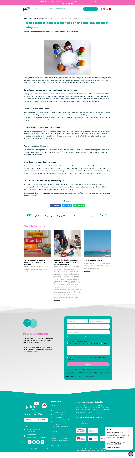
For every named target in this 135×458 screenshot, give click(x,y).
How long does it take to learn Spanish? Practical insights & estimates (35, 262)
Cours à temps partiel (57, 417)
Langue (26, 426)
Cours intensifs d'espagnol (76, 337)
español (56, 32)
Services (66, 9)
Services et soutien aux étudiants (60, 438)
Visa (51, 9)
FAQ (52, 443)
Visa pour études (95, 343)
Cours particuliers (56, 424)
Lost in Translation (39, 18)
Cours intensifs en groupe (58, 412)
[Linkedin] (42, 442)
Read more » (27, 274)
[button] (16, 3)
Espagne (50, 32)
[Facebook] (34, 442)
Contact (79, 9)
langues (62, 32)
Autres (105, 343)
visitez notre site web (42, 193)
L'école (38, 9)
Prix (52, 433)
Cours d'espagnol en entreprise (78, 343)
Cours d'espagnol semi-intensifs (97, 337)
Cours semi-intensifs (56, 415)
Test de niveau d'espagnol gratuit (60, 440)
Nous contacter (55, 445)
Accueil (26, 18)
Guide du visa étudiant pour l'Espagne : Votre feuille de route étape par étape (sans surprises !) (67, 262)
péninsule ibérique (72, 32)
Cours (45, 9)
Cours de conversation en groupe (60, 419)
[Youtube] (38, 442)
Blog (74, 9)
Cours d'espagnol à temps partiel (78, 339)
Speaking (41, 32)
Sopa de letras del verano (93, 260)
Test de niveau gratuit (90, 9)
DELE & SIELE (59, 9)
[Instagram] (30, 442)
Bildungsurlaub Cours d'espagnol (60, 422)
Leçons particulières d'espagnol (78, 341)
